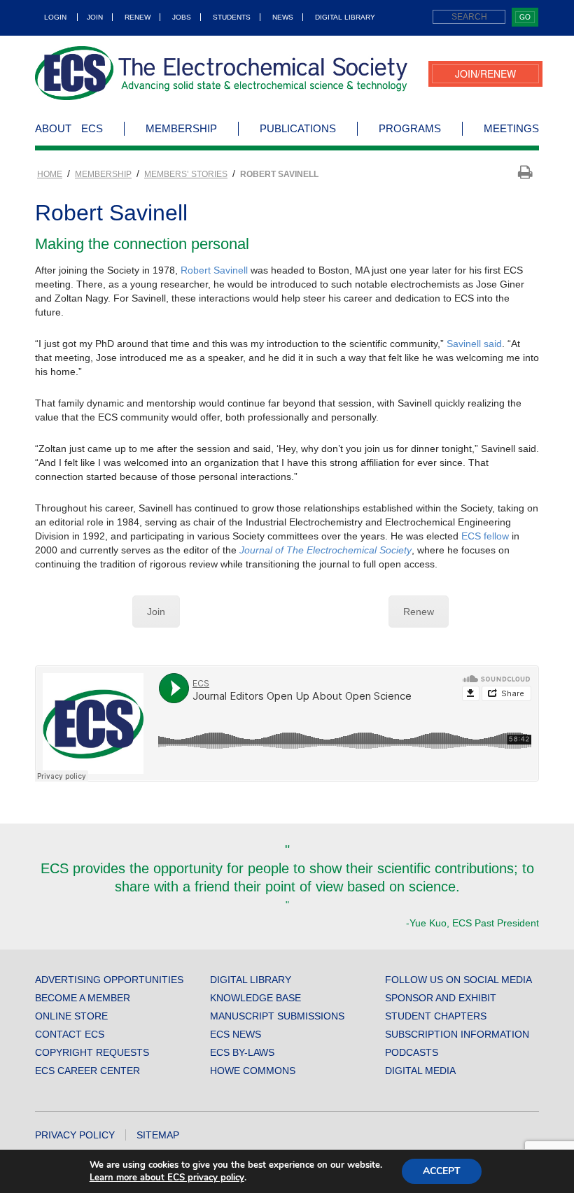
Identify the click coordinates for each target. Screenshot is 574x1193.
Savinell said (474, 343)
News (282, 17)
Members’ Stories (185, 174)
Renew (137, 17)
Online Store (71, 1016)
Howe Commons (252, 1070)
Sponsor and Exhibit (440, 997)
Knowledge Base (255, 997)
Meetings (511, 128)
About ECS (69, 128)
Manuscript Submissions (277, 1016)
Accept (442, 1171)
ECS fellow (485, 536)
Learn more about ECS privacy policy (167, 1177)
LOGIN (55, 17)
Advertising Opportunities (109, 979)
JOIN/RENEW (485, 73)
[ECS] (221, 73)
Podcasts (411, 1052)
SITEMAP (157, 1135)
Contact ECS (69, 1034)
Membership (181, 128)
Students (232, 17)
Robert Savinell (214, 270)
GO (525, 17)
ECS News (235, 1034)
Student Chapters (435, 1016)
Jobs (181, 17)
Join (95, 17)
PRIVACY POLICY (75, 1135)
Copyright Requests (92, 1052)
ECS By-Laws (242, 1052)
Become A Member (82, 997)
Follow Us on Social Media (458, 979)
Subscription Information (457, 1034)
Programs (410, 128)
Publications (298, 128)
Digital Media (420, 1070)
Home (49, 174)
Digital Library (345, 17)
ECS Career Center (87, 1070)
